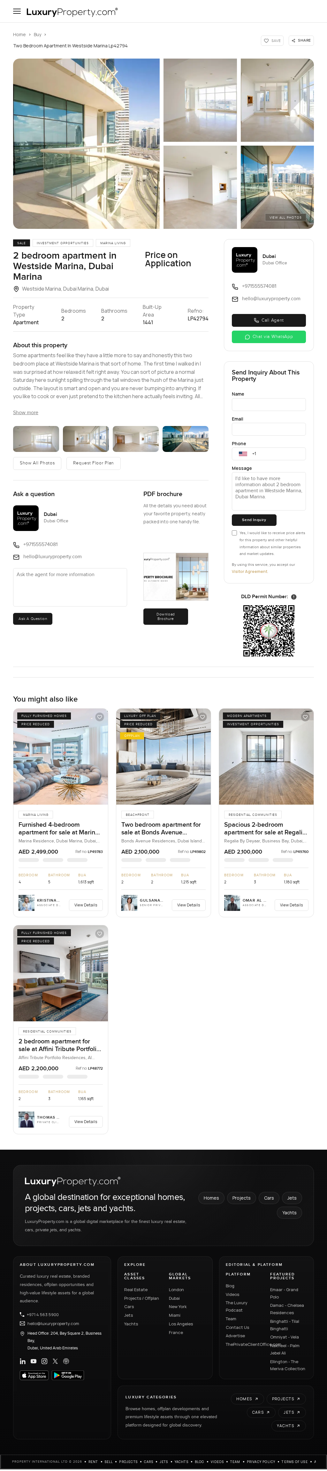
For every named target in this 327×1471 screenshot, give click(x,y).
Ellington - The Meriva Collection (287, 1365)
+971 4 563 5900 (43, 1314)
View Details (85, 905)
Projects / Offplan (141, 1298)
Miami (174, 1315)
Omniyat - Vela (284, 1337)
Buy (37, 34)
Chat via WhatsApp (273, 336)
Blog (230, 1286)
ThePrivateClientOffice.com (244, 1344)
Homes (211, 1198)
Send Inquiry (254, 520)
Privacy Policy (261, 1461)
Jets (292, 1198)
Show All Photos (37, 463)
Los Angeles (181, 1324)
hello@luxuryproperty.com (53, 1323)
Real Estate (136, 1289)
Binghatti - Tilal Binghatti (284, 1324)
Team (231, 1319)
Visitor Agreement (249, 571)
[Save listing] (99, 716)
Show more (25, 413)
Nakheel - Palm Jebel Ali (285, 1349)
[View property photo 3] (277, 100)
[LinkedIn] (23, 1361)
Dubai (174, 1298)
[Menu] (17, 11)
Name (238, 394)
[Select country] (243, 454)
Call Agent (273, 320)
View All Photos (286, 218)
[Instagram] (44, 1361)
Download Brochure (165, 616)
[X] (55, 1361)
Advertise (235, 1335)
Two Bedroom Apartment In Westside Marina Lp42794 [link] (70, 46)
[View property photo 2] (200, 100)
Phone (239, 443)
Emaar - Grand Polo (284, 1293)
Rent (93, 1461)
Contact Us (237, 1327)
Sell (109, 1461)
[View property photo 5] (277, 187)
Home (19, 34)
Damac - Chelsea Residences (287, 1308)
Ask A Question (33, 618)
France (176, 1332)
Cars (269, 1198)
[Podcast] (66, 1361)
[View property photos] (86, 144)
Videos (232, 1294)
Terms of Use (295, 1461)
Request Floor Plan (93, 463)
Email (237, 419)
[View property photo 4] (200, 187)
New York (178, 1306)
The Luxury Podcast (236, 1306)
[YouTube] (33, 1361)
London (176, 1289)
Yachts (289, 1213)
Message (242, 468)
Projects (241, 1198)
